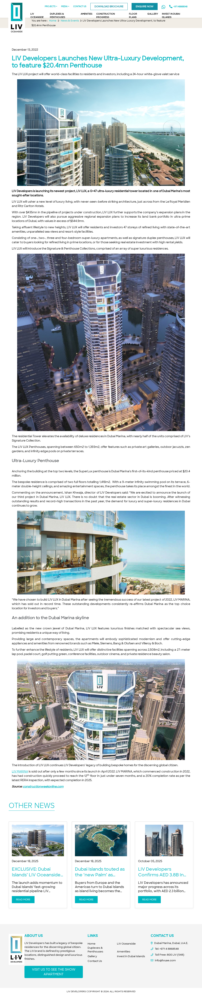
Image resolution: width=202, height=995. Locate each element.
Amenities (123, 951)
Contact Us (95, 961)
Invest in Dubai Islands (131, 956)
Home (91, 943)
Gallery (92, 956)
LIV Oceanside (126, 943)
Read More (23, 899)
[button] (65, 7)
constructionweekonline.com (43, 786)
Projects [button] (50, 6)
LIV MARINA (20, 771)
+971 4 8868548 (169, 948)
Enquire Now (144, 6)
